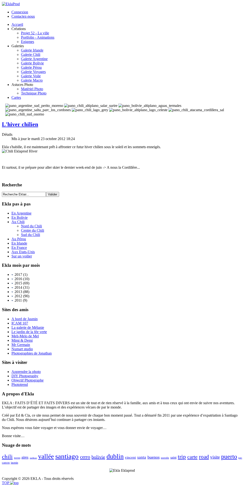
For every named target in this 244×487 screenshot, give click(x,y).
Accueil (17, 24)
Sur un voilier (21, 256)
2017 (18, 274)
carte (192, 457)
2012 (18, 296)
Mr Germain (20, 345)
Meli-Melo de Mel (25, 336)
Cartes (16, 97)
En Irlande (19, 243)
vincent (130, 457)
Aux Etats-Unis (23, 252)
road (204, 457)
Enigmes (27, 42)
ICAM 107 (19, 323)
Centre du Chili (32, 230)
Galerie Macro (32, 80)
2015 (18, 283)
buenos (153, 457)
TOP (6, 483)
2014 (18, 287)
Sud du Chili (30, 235)
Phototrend (19, 384)
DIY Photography (24, 376)
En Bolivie (19, 217)
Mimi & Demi (22, 340)
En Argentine (21, 213)
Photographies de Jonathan (31, 353)
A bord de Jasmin (24, 319)
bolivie (98, 457)
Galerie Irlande (32, 50)
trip (182, 457)
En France (19, 248)
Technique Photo (33, 93)
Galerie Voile (31, 76)
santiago (67, 456)
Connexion (19, 12)
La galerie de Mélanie (27, 327)
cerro (85, 457)
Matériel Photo (32, 89)
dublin (115, 456)
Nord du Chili (31, 226)
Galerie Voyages (33, 72)
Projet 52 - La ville (35, 33)
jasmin (14, 462)
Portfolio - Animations (37, 37)
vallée (46, 456)
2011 (18, 300)
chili (7, 456)
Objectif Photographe (27, 380)
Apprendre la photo (26, 372)
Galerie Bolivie (32, 63)
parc (240, 458)
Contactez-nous (23, 16)
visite (215, 457)
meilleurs (33, 458)
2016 (18, 279)
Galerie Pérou (31, 67)
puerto (229, 456)
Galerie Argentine (34, 59)
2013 (18, 292)
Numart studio (22, 349)
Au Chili (18, 222)
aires (24, 457)
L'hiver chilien (20, 124)
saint (173, 457)
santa (141, 457)
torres (17, 457)
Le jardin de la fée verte (29, 332)
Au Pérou (18, 239)
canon (6, 462)
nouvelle (165, 457)
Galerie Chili (30, 54)
